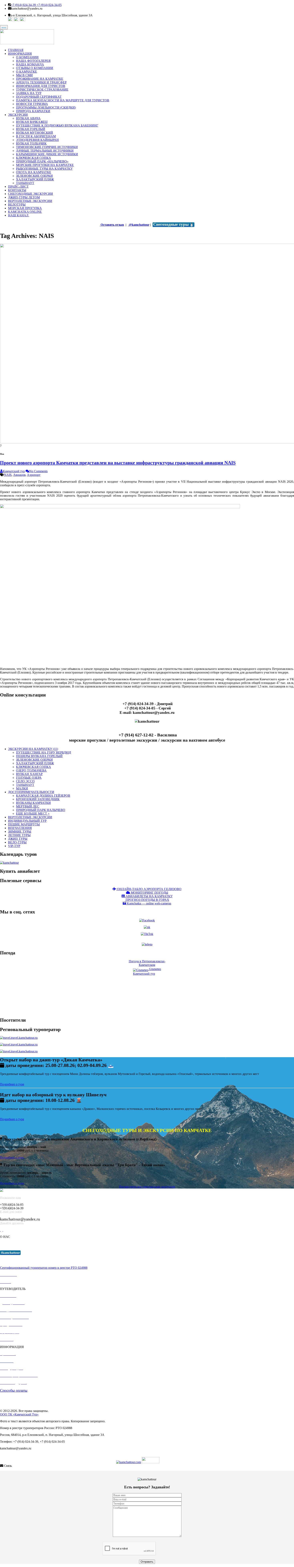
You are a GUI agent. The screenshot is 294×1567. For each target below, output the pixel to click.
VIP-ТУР (14, 846)
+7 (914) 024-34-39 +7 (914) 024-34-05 (36, 5)
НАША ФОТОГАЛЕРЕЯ (33, 60)
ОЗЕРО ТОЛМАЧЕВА (31, 770)
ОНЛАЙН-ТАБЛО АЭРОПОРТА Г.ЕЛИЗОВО (148, 889)
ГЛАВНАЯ (15, 50)
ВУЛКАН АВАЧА (28, 118)
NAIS (8, 474)
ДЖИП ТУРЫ (17, 838)
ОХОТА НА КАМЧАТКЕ (33, 172)
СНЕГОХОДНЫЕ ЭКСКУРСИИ (30, 193)
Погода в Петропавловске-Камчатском (147, 963)
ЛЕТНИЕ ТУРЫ (19, 835)
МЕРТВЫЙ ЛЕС (27, 806)
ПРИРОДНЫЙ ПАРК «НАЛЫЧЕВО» (42, 161)
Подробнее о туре (12, 1084)
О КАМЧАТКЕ (26, 71)
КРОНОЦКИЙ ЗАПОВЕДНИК (38, 799)
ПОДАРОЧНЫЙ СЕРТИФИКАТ (39, 96)
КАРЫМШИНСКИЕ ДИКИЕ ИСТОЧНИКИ (47, 154)
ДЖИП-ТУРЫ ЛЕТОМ (24, 197)
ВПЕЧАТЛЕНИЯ (20, 828)
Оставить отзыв (112, 224)
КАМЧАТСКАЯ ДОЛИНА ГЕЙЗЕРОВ (43, 795)
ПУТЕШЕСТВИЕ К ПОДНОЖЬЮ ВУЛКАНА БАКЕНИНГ (57, 125)
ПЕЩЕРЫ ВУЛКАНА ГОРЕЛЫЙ (39, 756)
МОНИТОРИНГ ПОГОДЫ (149, 892)
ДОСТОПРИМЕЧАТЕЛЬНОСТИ (31, 792)
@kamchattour (138, 224)
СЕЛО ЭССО (25, 781)
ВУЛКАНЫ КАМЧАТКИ (33, 802)
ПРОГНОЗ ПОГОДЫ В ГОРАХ (147, 899)
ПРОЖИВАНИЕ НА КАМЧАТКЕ (39, 78)
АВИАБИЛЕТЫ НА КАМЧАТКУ (149, 896)
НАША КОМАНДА (30, 64)
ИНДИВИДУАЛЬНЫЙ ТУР (27, 820)
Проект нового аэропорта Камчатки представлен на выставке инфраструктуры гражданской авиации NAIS (118, 462)
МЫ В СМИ (24, 75)
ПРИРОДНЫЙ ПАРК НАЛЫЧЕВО (40, 810)
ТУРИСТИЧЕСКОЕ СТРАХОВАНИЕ (42, 89)
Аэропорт (33, 474)
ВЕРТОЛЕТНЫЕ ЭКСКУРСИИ (30, 201)
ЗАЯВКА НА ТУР (28, 93)
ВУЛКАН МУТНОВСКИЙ (34, 132)
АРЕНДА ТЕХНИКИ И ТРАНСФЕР (41, 82)
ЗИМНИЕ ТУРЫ (19, 831)
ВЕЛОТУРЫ (17, 204)
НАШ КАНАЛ (18, 215)
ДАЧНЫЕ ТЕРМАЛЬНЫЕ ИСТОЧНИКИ (45, 150)
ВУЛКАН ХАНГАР (29, 774)
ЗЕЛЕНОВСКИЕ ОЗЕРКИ (34, 175)
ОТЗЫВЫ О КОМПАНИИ (34, 68)
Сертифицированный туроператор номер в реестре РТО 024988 (43, 1267)
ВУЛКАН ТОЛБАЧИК (31, 143)
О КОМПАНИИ (27, 57)
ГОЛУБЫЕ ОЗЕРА (29, 777)
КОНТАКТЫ (17, 190)
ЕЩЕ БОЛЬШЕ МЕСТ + (33, 813)
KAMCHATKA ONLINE (25, 211)
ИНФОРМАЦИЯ (20, 53)
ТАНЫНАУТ (25, 183)
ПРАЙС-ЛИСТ (18, 186)
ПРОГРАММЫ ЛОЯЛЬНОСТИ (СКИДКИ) (46, 107)
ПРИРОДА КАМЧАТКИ (33, 111)
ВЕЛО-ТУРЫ (17, 842)
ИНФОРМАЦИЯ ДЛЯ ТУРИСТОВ (40, 86)
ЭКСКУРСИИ (18, 114)
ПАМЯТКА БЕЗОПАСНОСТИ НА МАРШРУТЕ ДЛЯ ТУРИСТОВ (62, 100)
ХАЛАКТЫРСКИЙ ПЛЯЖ (35, 179)
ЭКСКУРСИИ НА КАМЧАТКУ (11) (33, 749)
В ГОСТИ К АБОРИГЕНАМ (36, 136)
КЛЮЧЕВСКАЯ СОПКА (33, 157)
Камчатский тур (14, 471)
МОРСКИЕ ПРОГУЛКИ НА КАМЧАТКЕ (45, 165)
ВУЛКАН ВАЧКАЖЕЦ (32, 122)
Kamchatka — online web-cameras (148, 903)
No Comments (38, 471)
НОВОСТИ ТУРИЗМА (32, 104)
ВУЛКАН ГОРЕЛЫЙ (30, 129)
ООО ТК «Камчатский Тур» (19, 1414)
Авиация (19, 474)
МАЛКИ (22, 788)
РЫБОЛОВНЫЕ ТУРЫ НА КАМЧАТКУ (44, 168)
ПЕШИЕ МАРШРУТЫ (24, 824)
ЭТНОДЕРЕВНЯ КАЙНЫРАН (37, 140)
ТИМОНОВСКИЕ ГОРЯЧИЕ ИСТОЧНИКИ (47, 147)
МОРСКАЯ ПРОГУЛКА (25, 208)
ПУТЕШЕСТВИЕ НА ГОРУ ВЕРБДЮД (43, 752)
